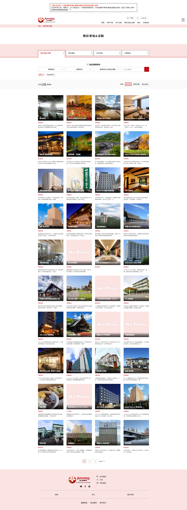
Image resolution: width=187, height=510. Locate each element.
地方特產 (99, 53)
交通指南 (127, 53)
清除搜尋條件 (50, 75)
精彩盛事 (71, 53)
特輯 (102, 22)
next (100, 461)
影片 (93, 494)
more (40, 96)
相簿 (56, 494)
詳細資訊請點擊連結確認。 (60, 10)
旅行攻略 (119, 22)
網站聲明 (93, 503)
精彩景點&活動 (129, 22)
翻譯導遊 (84, 503)
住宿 (40, 75)
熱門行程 (110, 22)
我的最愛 (103, 483)
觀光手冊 (130, 494)
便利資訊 (103, 503)
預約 (138, 22)
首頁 (39, 26)
